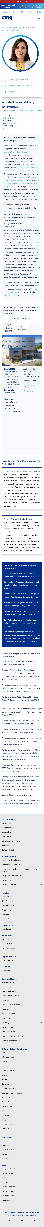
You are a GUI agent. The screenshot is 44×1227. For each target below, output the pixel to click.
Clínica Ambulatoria (9, 1031)
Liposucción (6, 832)
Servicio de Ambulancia (10, 996)
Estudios (28, 86)
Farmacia (5, 1009)
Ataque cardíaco (8, 1088)
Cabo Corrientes (8, 1159)
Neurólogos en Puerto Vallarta (19, 28)
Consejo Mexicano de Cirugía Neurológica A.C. (20, 178)
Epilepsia (5, 1079)
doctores (12, 27)
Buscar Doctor (7, 970)
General (5, 1182)
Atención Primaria (8, 1014)
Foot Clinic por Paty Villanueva (13, 1036)
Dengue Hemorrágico (10, 1124)
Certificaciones (13, 92)
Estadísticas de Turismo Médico (13, 860)
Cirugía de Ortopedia (9, 880)
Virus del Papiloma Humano (12, 1093)
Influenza (5, 1115)
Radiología (6, 1018)
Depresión (5, 1066)
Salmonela (6, 1102)
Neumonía (6, 1097)
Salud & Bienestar (8, 1187)
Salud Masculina (8, 1196)
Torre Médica (6, 910)
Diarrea (4, 1075)
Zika (3, 1111)
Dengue (5, 1120)
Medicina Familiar (8, 982)
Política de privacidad (27, 1215)
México (4, 1141)
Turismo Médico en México (11, 864)
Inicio (4, 27)
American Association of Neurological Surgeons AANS (20, 185)
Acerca (10, 80)
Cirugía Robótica (8, 1027)
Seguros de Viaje (8, 960)
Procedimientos (13, 86)
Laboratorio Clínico (9, 991)
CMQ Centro (37, 6)
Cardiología (6, 1023)
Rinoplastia (6, 845)
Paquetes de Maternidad (11, 1040)
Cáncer (4, 1061)
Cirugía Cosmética (8, 823)
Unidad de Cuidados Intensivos (13, 987)
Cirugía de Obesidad (9, 884)
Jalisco (4, 1145)
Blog (5, 12)
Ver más (30, 391)
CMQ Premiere (24, 6)
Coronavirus (6, 1178)
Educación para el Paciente (11, 1005)
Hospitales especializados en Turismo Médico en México (19, 870)
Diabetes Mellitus (8, 1070)
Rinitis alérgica (7, 1129)
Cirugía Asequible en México (12, 875)
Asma (4, 1053)
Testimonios (6, 914)
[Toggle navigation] (39, 18)
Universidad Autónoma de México (21, 169)
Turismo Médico (8, 1200)
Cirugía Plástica (7, 1173)
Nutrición (5, 1000)
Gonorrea (5, 1084)
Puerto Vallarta (7, 1150)
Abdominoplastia (8, 827)
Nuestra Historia (8, 919)
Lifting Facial (6, 836)
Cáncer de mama (8, 1057)
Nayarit (4, 1154)
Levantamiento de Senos (11, 841)
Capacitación (6, 929)
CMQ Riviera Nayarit (8, 6)
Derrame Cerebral (8, 1106)
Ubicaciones (23, 80)
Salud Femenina (8, 1191)
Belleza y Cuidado (8, 850)
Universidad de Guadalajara (15, 152)
